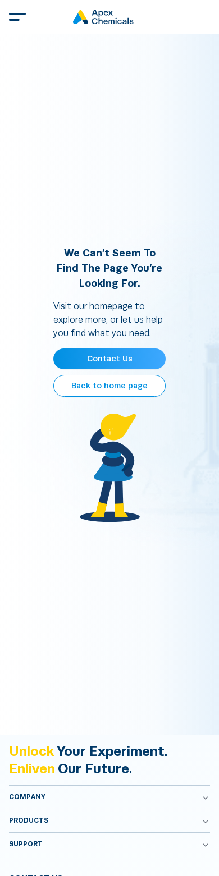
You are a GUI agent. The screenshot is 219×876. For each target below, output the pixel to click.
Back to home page (109, 386)
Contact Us (110, 359)
